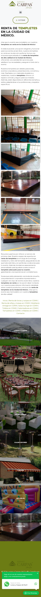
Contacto (20, 313)
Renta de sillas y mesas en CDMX (16, 303)
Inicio (5, 301)
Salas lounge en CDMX (28, 306)
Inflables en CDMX (30, 311)
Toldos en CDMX (9, 308)
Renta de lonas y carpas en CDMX (23, 301)
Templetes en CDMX (11, 311)
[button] (20, 12)
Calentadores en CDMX (28, 308)
